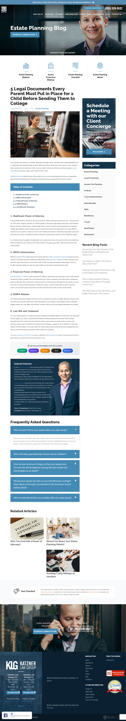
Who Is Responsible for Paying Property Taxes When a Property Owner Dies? (96, 282)
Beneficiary (89, 216)
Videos (82, 14)
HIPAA (23, 257)
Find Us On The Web (91, 700)
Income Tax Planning (93, 184)
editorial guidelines (46, 592)
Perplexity (33, 350)
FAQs (89, 14)
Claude (45, 350)
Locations (49, 14)
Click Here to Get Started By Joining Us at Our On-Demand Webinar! (61, 2)
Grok (56, 350)
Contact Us (116, 14)
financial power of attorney (20, 276)
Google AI (67, 350)
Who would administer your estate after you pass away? (43, 497)
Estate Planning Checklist (75, 76)
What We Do (38, 14)
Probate (87, 190)
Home (87, 660)
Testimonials (98, 14)
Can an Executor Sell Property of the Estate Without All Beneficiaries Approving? (97, 252)
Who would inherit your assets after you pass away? (40, 430)
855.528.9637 (51, 335)
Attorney (59, 14)
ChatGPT (22, 350)
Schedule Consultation (93, 8)
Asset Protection (91, 178)
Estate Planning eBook (100, 76)
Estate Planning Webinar (26, 76)
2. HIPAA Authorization (23, 198)
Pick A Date (98, 152)
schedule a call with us (24, 335)
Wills (86, 209)
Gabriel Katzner (16, 108)
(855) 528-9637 (113, 8)
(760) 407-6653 (13, 701)
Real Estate (89, 228)
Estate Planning (91, 172)
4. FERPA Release (21, 204)
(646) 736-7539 (29, 701)
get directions (13, 692)
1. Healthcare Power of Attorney (27, 194)
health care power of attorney (58, 257)
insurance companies (56, 259)
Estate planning (15, 176)
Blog (108, 14)
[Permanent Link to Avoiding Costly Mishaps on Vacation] (63, 560)
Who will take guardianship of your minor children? (40, 454)
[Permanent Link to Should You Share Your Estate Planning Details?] (63, 528)
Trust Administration (93, 197)
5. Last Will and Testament (25, 207)
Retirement (89, 234)
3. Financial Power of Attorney (26, 201)
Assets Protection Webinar (51, 77)
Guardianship (90, 203)
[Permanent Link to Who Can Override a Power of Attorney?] (27, 528)
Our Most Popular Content (62, 53)
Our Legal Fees (71, 14)
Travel (87, 222)
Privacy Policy (89, 697)
